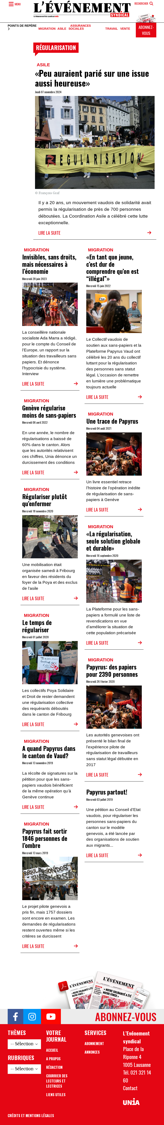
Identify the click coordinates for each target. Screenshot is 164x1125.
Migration (47, 28)
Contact (130, 1088)
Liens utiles (56, 1094)
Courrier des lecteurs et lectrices (56, 1081)
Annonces (92, 1052)
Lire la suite (49, 232)
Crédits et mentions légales (31, 1115)
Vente (125, 28)
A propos (53, 1058)
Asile (61, 28)
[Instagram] (32, 1016)
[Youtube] (51, 1016)
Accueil (52, 1050)
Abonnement (94, 1043)
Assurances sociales (80, 27)
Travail (111, 28)
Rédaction (54, 1067)
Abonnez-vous (146, 30)
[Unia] (131, 1101)
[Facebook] (15, 1016)
